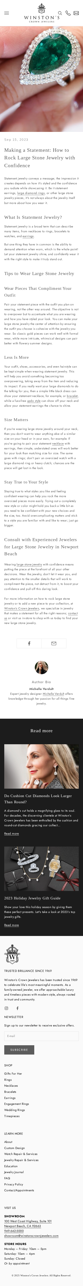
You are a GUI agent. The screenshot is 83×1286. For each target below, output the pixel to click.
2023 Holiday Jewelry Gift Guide (32, 898)
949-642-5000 (14, 1231)
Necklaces (11, 1086)
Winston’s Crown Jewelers (21, 608)
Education (11, 1166)
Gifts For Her (13, 1073)
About (8, 1142)
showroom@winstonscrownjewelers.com (31, 1236)
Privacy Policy (13, 1184)
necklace (58, 443)
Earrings (10, 1098)
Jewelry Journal (14, 1172)
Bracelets (10, 1092)
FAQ (7, 1178)
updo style (34, 401)
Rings (8, 1080)
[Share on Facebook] (29, 643)
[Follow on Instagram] (6, 1008)
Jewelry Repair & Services (21, 1160)
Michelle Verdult (53, 694)
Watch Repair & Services (21, 1154)
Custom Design (14, 1148)
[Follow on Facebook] (17, 1008)
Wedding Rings (14, 1110)
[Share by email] (54, 643)
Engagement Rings (16, 1104)
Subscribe (19, 1050)
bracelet (72, 396)
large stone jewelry (29, 564)
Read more (11, 833)
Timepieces (12, 1116)
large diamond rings (31, 193)
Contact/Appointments (19, 1190)
